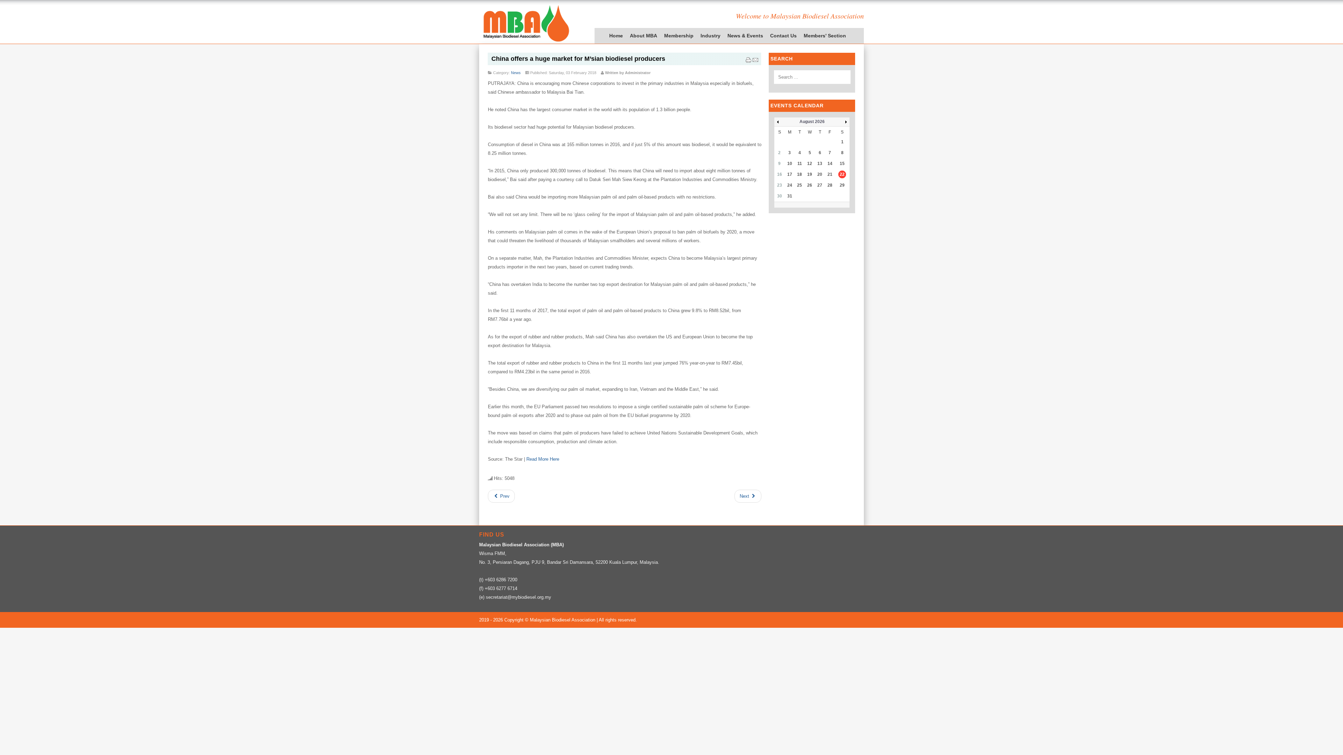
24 (789, 185)
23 (779, 185)
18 (799, 174)
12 (809, 163)
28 (829, 185)
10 (789, 163)
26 (809, 185)
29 (842, 185)
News (516, 73)
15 (842, 163)
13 (819, 163)
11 (799, 163)
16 (779, 174)
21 (829, 174)
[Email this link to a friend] (755, 61)
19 (809, 174)
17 (789, 174)
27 (819, 185)
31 (789, 196)
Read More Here (542, 459)
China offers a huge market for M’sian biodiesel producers (578, 58)
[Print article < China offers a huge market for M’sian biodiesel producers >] (748, 61)
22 (842, 174)
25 (799, 185)
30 (779, 196)
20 (819, 174)
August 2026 (812, 121)
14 (829, 163)
